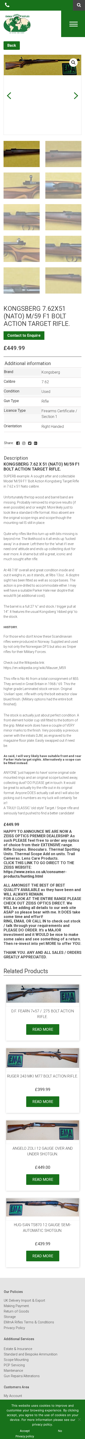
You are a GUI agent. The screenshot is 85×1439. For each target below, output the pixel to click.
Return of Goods (16, 1311)
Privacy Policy (14, 1328)
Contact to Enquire (24, 335)
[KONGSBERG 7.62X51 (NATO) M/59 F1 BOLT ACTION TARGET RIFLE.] (18, 443)
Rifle (45, 401)
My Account (13, 1396)
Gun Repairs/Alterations (22, 1376)
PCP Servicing (14, 1365)
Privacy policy (25, 1436)
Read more (42, 1029)
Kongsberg (51, 372)
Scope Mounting (16, 1360)
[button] (73, 62)
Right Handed (53, 426)
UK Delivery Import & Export (24, 1301)
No (60, 1431)
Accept (25, 1431)
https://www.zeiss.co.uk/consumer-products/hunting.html (35, 874)
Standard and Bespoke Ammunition (30, 1354)
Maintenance (13, 1371)
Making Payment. (17, 1306)
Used (46, 391)
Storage (10, 1317)
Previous (9, 96)
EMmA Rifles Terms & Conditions (29, 1322)
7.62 (45, 382)
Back (11, 45)
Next (76, 96)
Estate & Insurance (18, 1349)
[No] (79, 1419)
